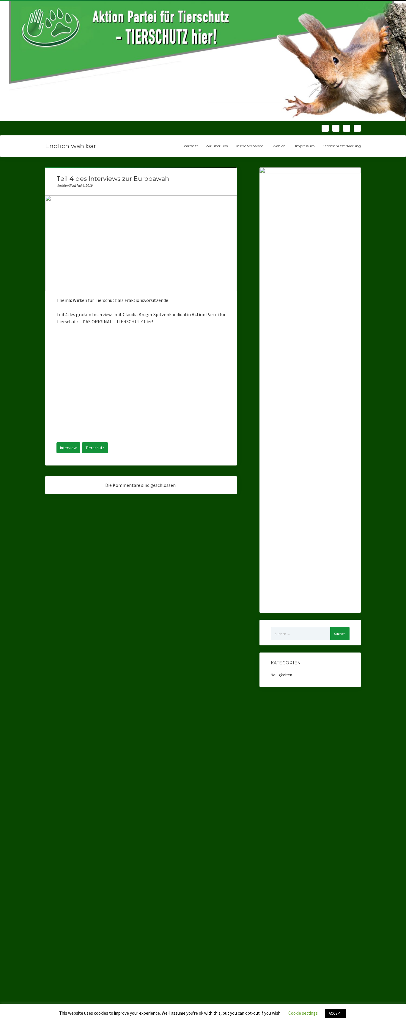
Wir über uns (216, 146)
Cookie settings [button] (303, 1013)
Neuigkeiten (281, 674)
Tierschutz (95, 447)
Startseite (190, 146)
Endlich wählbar (70, 146)
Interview (68, 447)
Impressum (305, 146)
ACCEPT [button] (335, 1013)
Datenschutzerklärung (341, 146)
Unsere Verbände (249, 146)
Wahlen (279, 146)
